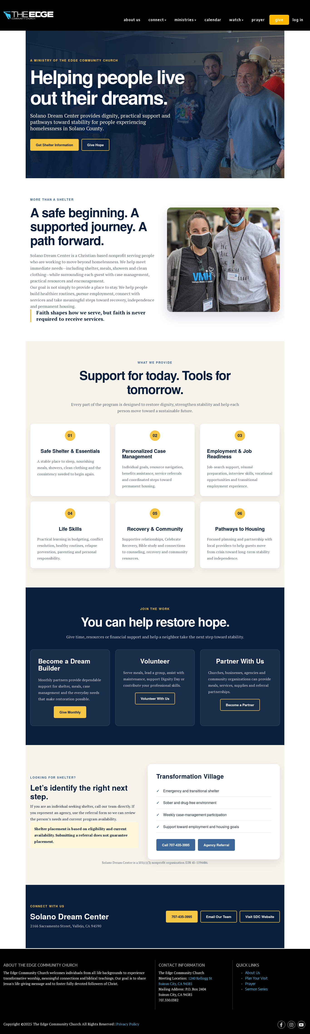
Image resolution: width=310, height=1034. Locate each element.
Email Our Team (218, 916)
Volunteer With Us (155, 698)
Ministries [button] (185, 19)
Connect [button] (156, 19)
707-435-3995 (182, 916)
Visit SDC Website (259, 916)
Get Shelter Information (54, 144)
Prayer (258, 19)
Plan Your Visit (256, 978)
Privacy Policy (127, 1024)
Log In (298, 19)
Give (279, 19)
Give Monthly (70, 712)
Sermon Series (256, 989)
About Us (132, 19)
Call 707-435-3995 (175, 844)
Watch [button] (235, 19)
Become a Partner (240, 704)
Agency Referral (216, 844)
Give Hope (95, 144)
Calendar (212, 19)
